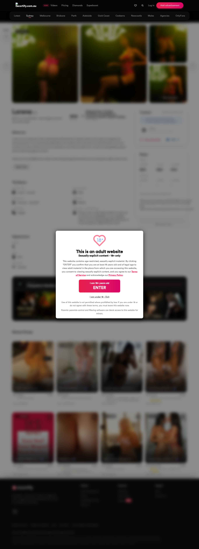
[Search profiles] (142, 5)
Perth (73, 16)
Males (151, 16)
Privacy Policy (116, 275)
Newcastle (136, 16)
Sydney (30, 16)
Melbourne (45, 16)
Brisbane (61, 16)
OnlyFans (180, 16)
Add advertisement (169, 5)
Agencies (164, 16)
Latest (17, 16)
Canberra (120, 16)
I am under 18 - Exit (99, 297)
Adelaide (87, 16)
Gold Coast (103, 16)
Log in (151, 5)
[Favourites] (135, 5)
